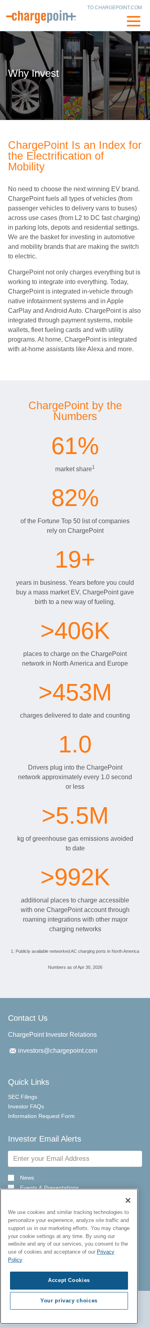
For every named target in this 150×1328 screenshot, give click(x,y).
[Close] (128, 1200)
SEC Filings (22, 1097)
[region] (69, 1256)
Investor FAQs (26, 1106)
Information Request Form (41, 1116)
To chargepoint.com (114, 7)
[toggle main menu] (133, 22)
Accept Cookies (69, 1280)
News (27, 1178)
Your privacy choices (69, 1301)
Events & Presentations (49, 1188)
